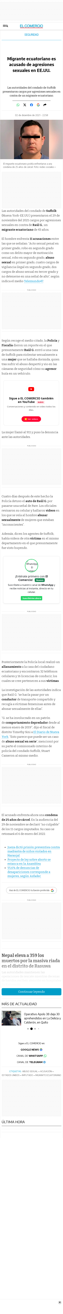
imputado (27, 1075)
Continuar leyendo (31, 991)
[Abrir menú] (5, 26)
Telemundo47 (33, 281)
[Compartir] (45, 105)
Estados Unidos (11, 1075)
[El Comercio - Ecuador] (31, 26)
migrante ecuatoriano (48, 1075)
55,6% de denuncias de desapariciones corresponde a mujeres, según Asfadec (28, 872)
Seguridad (31, 34)
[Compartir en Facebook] (31, 105)
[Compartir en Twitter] (24, 105)
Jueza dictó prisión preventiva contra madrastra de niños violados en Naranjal (33, 851)
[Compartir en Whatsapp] (18, 105)
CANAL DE (30, 1055)
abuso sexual (30, 1071)
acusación (46, 1071)
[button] (28, 1029)
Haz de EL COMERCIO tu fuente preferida (29, 890)
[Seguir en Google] (38, 105)
